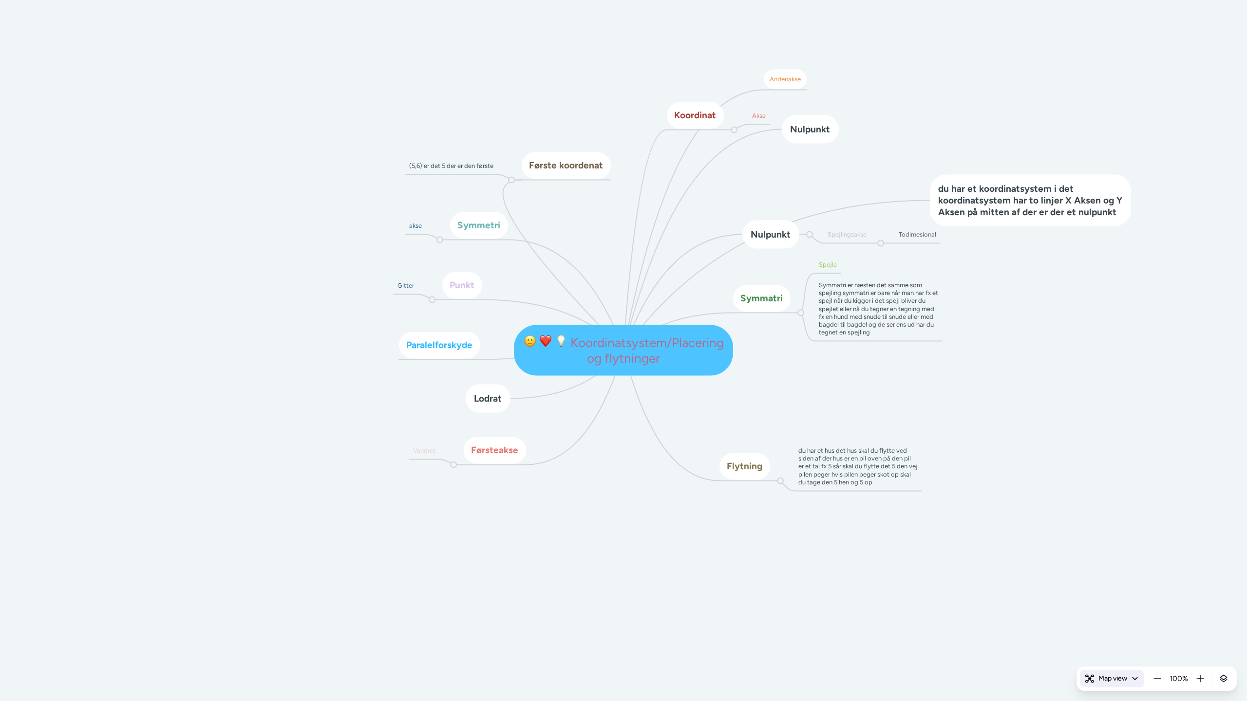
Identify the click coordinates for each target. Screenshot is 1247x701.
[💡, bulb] (561, 342)
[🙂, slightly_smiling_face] (530, 342)
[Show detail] (1223, 678)
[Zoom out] (1157, 678)
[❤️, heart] (545, 342)
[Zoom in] (1200, 678)
